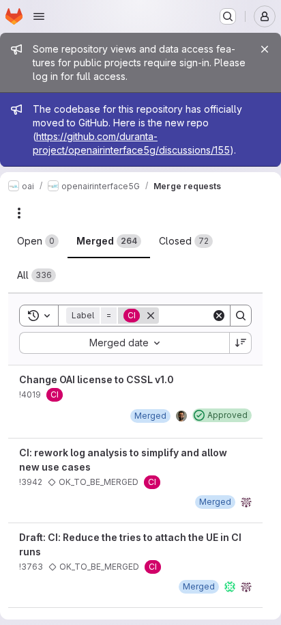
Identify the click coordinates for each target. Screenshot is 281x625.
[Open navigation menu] (39, 16)
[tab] (38, 241)
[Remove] (151, 315)
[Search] (241, 316)
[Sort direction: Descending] (241, 343)
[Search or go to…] (228, 16)
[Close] (264, 49)
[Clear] (219, 315)
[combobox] (124, 343)
